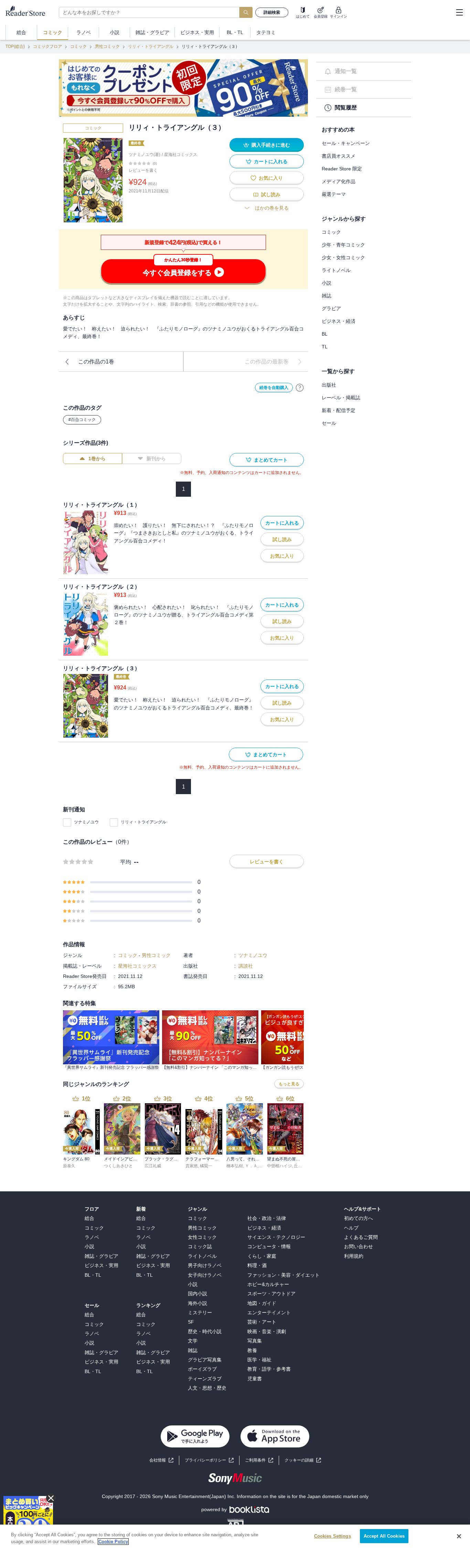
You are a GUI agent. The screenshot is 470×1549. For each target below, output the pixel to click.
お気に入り (271, 178)
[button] (303, 1460)
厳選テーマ (334, 194)
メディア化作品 (338, 181)
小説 (326, 283)
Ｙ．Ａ (251, 1165)
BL (325, 334)
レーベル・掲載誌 (341, 397)
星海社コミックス (180, 154)
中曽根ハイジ (279, 1165)
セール (329, 423)
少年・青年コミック (343, 244)
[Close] (459, 1536)
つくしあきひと (118, 1165)
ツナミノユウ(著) (144, 154)
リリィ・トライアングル (150, 46)
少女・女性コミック (343, 257)
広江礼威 (153, 1165)
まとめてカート (271, 460)
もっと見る (289, 1084)
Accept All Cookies (384, 1536)
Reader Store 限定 (342, 168)
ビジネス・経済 (338, 321)
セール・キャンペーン (346, 143)
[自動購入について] (300, 387)
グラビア (331, 308)
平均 (125, 862)
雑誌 (326, 295)
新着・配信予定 (338, 410)
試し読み (270, 194)
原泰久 (69, 1165)
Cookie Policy (113, 1541)
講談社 (245, 966)
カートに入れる (271, 161)
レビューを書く (143, 170)
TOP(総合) (15, 46)
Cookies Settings (332, 1536)
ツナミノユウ (86, 822)
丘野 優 (300, 1165)
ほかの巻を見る (272, 208)
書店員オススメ (338, 156)
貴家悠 (191, 1165)
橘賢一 (206, 1165)
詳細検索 (272, 12)
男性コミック (107, 46)
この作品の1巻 (96, 362)
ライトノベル (336, 270)
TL (325, 346)
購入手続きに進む (271, 145)
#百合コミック (82, 419)
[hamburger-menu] (459, 12)
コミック (78, 46)
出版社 (329, 385)
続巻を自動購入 (273, 387)
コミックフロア (47, 46)
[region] (235, 1537)
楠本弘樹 (234, 1165)
